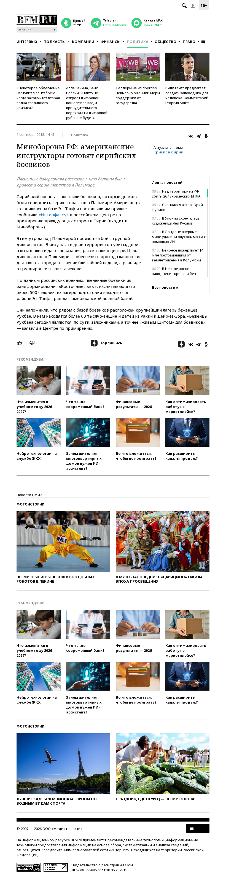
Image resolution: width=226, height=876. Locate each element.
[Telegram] (198, 136)
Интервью (27, 41)
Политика (137, 41)
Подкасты (55, 41)
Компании (83, 41)
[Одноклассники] (206, 136)
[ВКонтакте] (190, 136)
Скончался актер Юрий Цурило (177, 207)
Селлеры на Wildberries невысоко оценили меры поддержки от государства (138, 95)
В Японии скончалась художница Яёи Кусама (175, 221)
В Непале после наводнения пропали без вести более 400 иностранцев (178, 273)
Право (189, 41)
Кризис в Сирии (169, 152)
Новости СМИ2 (29, 494)
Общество (165, 41)
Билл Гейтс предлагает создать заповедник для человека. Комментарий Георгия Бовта (187, 95)
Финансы (110, 41)
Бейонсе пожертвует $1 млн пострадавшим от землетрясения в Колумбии (178, 255)
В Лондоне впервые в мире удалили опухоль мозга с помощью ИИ (179, 236)
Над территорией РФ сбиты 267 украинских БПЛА (176, 194)
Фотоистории (30, 504)
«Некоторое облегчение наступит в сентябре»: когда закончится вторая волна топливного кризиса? (38, 97)
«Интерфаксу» (54, 214)
